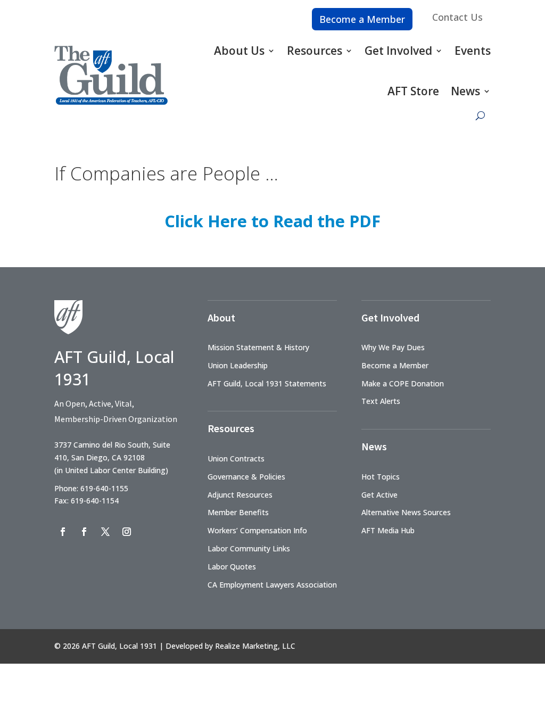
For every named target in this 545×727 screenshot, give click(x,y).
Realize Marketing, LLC (255, 646)
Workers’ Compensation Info (257, 530)
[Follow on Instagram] (126, 531)
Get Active (379, 495)
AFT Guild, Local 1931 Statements (267, 383)
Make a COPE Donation (402, 383)
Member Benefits (238, 512)
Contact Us (457, 17)
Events (473, 50)
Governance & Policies (246, 477)
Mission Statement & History (258, 347)
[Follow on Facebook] (62, 531)
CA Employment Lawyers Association (272, 585)
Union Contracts (236, 458)
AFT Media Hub (388, 530)
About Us (239, 50)
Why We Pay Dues (393, 347)
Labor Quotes (232, 566)
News (465, 91)
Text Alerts (380, 401)
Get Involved (398, 50)
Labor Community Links (249, 548)
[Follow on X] (105, 531)
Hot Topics (380, 477)
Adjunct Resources (240, 495)
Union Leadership (238, 365)
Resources (314, 50)
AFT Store (413, 91)
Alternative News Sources (406, 512)
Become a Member (362, 19)
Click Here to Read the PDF (272, 221)
